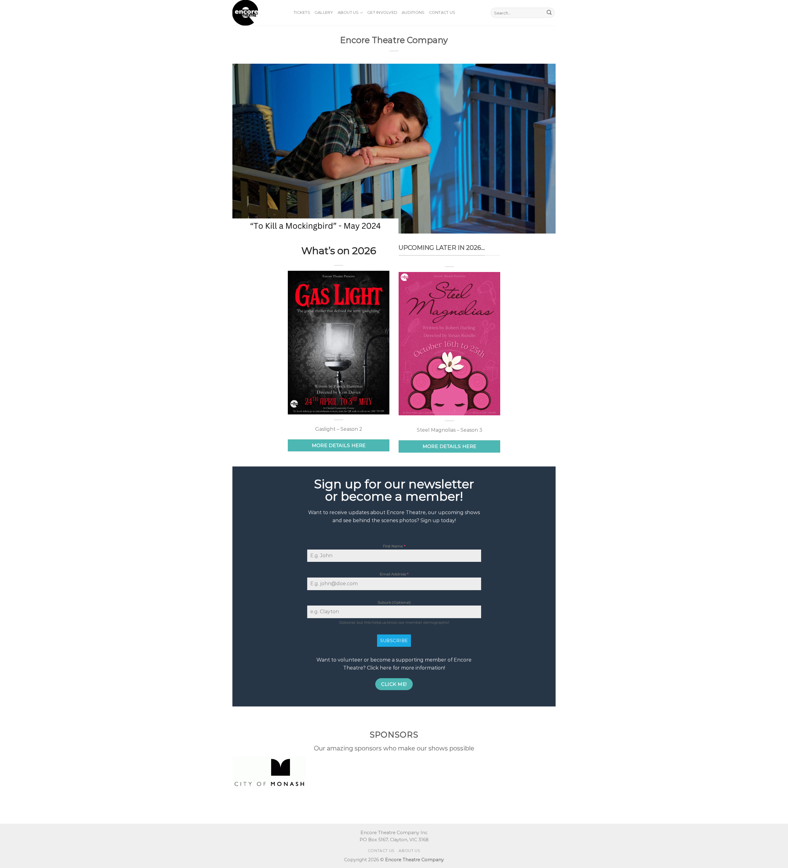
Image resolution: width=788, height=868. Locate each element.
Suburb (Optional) (394, 602)
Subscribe (394, 640)
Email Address (394, 574)
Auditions (413, 12)
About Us (348, 12)
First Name (394, 546)
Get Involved (382, 12)
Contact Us (442, 12)
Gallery (324, 12)
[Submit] (549, 13)
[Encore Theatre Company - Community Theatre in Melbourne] (258, 13)
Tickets (302, 12)
